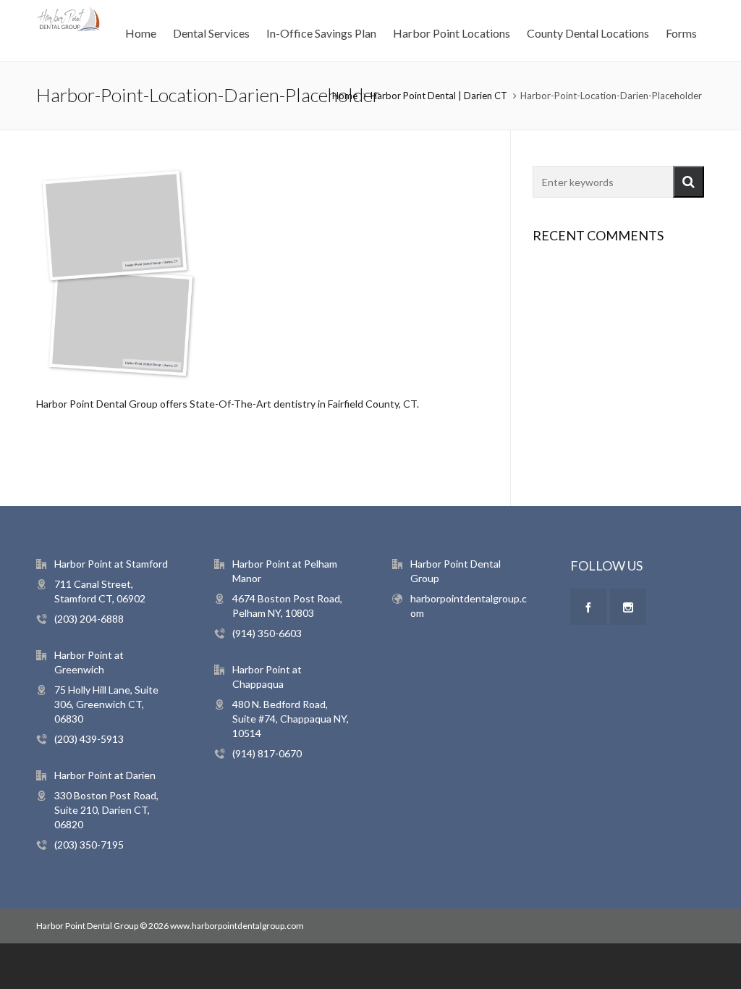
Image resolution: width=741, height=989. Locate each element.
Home (344, 95)
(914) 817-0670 (267, 753)
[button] (688, 182)
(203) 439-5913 (89, 739)
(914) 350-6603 (267, 633)
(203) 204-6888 (89, 619)
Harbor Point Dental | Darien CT (438, 95)
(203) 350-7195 (89, 844)
